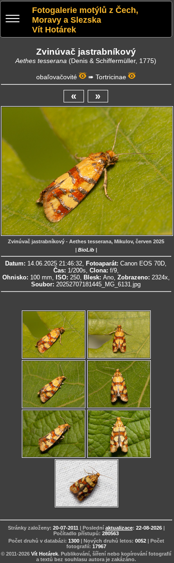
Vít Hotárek (44, 554)
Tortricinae (111, 77)
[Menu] (12, 19)
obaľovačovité (56, 77)
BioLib (86, 250)
